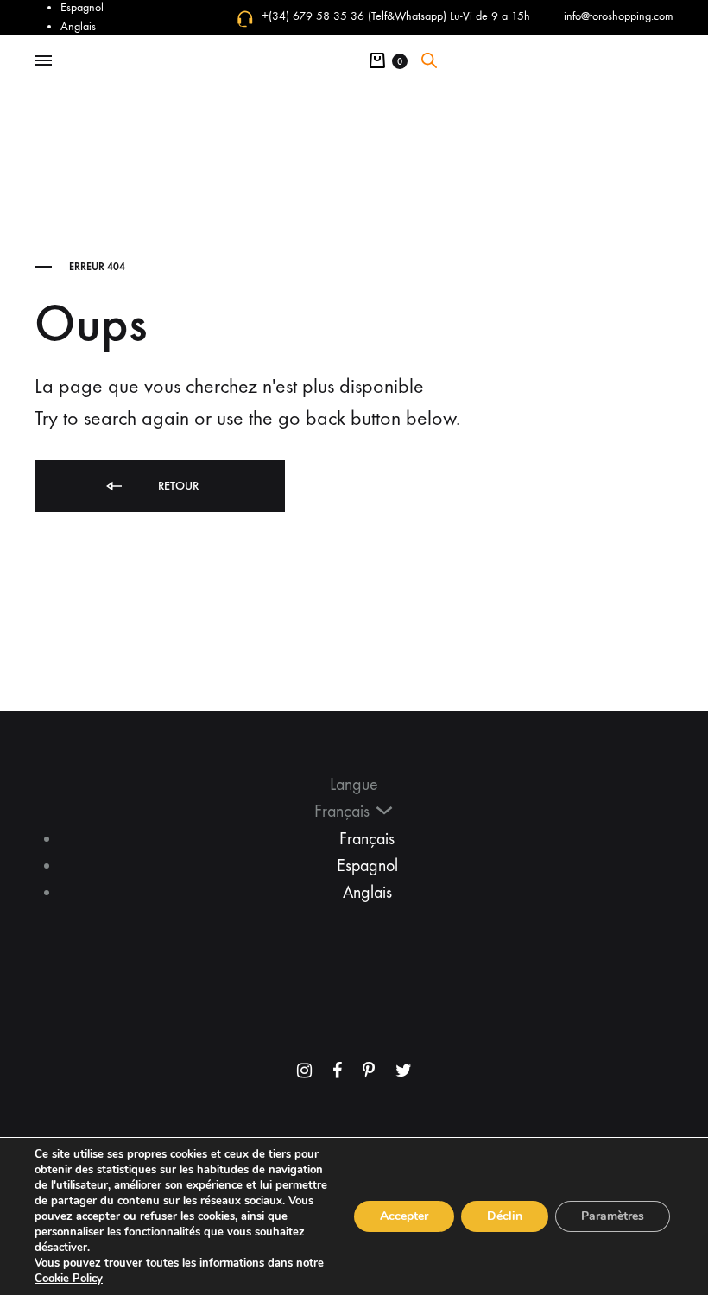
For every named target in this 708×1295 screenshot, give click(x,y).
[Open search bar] (429, 60)
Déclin (504, 1216)
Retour (177, 485)
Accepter (404, 1216)
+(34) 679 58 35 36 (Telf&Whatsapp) (354, 16)
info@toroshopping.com (618, 16)
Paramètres (612, 1216)
